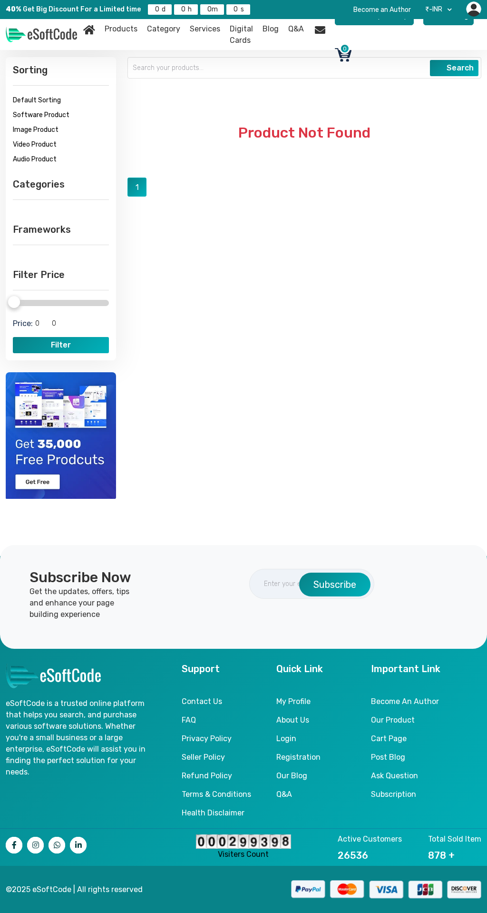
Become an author (405, 701)
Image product (35, 130)
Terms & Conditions (216, 794)
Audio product (35, 159)
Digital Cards (241, 34)
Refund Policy (207, 775)
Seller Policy (203, 757)
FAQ (189, 719)
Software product (41, 115)
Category (163, 28)
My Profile (293, 701)
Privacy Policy (207, 738)
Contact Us (202, 701)
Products (121, 28)
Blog (271, 28)
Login (286, 738)
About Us (292, 719)
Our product (393, 719)
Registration (298, 757)
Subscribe (334, 584)
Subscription (393, 794)
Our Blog (291, 775)
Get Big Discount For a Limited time (73, 9)
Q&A (296, 28)
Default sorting (37, 100)
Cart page (389, 738)
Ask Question (394, 775)
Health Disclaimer (213, 812)
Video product (35, 144)
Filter (61, 344)
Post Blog (388, 757)
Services (205, 28)
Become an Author (382, 10)
